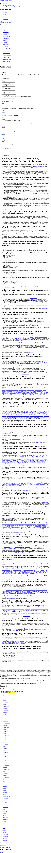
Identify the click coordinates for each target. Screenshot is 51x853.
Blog (4, 30)
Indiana (4, 750)
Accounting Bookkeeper (39, 388)
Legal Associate (22, 437)
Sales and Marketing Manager (11, 527)
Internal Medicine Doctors (37, 459)
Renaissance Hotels (38, 571)
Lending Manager (9, 392)
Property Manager (16, 413)
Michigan (5, 781)
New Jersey (5, 798)
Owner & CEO (20, 526)
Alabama (4, 695)
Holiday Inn (19, 568)
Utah (4, 828)
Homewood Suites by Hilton (38, 568)
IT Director (33, 362)
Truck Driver (27, 547)
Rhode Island (5, 817)
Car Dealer (45, 545)
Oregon (4, 813)
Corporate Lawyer (38, 436)
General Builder (28, 484)
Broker (11, 412)
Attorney (46, 435)
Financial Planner (38, 390)
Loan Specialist (5, 393)
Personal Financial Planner (36, 609)
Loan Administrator (18, 392)
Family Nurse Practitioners (12, 458)
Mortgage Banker (12, 393)
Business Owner (32, 524)
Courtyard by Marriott (12, 567)
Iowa (4, 754)
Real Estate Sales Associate (12, 417)
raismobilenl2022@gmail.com (15, 6)
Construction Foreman (32, 483)
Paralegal (4, 439)
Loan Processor (45, 392)
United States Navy (30, 338)
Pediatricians (33, 462)
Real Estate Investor (25, 416)
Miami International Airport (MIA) (12, 592)
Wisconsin (5, 838)
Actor (36, 606)
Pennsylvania (5, 815)
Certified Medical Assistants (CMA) (15, 456)
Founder (34, 607)
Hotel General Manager (6, 570)
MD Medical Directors (34, 460)
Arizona (4, 704)
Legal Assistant (15, 437)
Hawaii (4, 737)
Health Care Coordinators (31, 458)
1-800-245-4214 (10, 5)
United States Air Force (20, 338)
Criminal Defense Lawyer (28, 436)
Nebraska (5, 792)
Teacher (11, 503)
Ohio (4, 809)
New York (5, 802)
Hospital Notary (6, 40)
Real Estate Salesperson (34, 413)
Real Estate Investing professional (14, 416)
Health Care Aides (22, 458)
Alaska (4, 700)
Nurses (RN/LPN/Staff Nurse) (20, 461)
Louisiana (5, 767)
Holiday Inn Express (26, 568)
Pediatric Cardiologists (13, 462)
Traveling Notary (6, 46)
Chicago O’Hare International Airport (14, 590)
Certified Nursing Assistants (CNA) (30, 456)
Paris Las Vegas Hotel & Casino (26, 571)
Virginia (4, 832)
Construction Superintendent (39, 484)
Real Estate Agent (24, 413)
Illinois (4, 746)
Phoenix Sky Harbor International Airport (14, 591)
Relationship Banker (23, 394)
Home (4, 27)
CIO (29, 362)
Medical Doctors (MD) (24, 460)
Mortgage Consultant (28, 393)
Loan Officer (39, 392)
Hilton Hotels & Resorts (11, 568)
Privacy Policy (6, 57)
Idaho (4, 742)
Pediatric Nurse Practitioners (24, 462)
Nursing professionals (32, 461)
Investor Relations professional (12, 609)
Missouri (4, 788)
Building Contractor (13, 483)
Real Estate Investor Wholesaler (36, 416)
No (4, 105)
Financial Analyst (30, 390)
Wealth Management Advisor (36, 394)
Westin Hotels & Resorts (40, 572)
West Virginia (5, 836)
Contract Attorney (18, 436)
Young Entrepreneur (35, 610)
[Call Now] (25, 842)
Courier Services (6, 53)
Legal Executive (36, 437)
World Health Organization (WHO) (17, 339)
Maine (4, 771)
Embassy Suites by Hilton (22, 567)
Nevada (4, 794)
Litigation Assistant (44, 437)
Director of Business (37, 525)
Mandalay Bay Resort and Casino (12, 571)
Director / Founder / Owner (19, 607)
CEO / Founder (18, 525)
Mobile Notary (6, 32)
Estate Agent (36, 412)
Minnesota (5, 784)
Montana (4, 790)
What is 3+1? (8, 148)
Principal (7, 503)
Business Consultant (9, 524)
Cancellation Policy (7, 59)
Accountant (30, 388)
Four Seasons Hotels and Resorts (35, 567)
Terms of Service (6, 61)
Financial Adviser (22, 390)
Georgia (4, 733)
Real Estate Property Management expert (27, 417)
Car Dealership (7, 547)
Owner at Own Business (29, 526)
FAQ (4, 63)
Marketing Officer (9, 526)
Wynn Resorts (5, 573)
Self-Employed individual (12, 610)
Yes (4, 103)
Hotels (42, 570)
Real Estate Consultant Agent (22, 414)
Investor (3, 609)
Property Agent (9, 413)
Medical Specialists (43, 460)
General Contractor (20, 484)
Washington (5, 834)
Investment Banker (27, 391)
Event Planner (29, 607)
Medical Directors (15, 460)
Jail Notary (5, 42)
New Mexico (5, 800)
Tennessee (7, 825)
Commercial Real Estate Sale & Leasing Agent (23, 412)
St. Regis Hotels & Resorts (15, 572)
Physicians (39, 462)
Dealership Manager (19, 547)
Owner (15, 526)
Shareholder (4, 436)
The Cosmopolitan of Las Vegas (28, 572)
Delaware (5, 725)
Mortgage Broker (20, 393)
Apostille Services (6, 36)
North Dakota (5, 807)
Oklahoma (5, 811)
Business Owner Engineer (42, 524)
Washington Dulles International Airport (30, 592)
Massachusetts (6, 779)
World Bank (5, 339)
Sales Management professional (38, 527)
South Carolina (6, 819)
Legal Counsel (29, 437)
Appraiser (8, 412)
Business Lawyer (10, 436)
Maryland (5, 775)
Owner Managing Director (40, 526)
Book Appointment (5, 155)
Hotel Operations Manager (29, 570)
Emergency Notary (7, 50)
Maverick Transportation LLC (10, 548)
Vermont (4, 830)
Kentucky (5, 763)
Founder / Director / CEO (41, 607)
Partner (3, 527)
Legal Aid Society (7, 437)
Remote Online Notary (7, 48)
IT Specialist (38, 362)
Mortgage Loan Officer (38, 393)
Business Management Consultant (21, 524)
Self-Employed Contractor (24, 610)
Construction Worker (11, 484)
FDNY (31, 337)
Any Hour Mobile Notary (36, 166)
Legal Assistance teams (15, 439)
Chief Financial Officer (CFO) (12, 390)
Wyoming (5, 840)
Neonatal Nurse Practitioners (8, 461)
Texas (4, 823)
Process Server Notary (19, 642)
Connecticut (5, 721)
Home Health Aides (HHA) (25, 459)
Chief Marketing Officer (27, 525)
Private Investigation (7, 55)
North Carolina (6, 805)
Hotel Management (17, 570)
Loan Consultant (25, 392)
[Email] (25, 845)
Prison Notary (5, 44)
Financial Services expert (17, 391)
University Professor (19, 503)
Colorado (5, 716)
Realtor (37, 417)
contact (9, 653)
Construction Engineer (22, 483)
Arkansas (5, 708)
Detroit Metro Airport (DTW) (29, 590)
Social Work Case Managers (11, 463)
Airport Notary (6, 38)
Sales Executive (28, 527)
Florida (4, 729)
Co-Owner (11, 607)
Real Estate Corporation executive (36, 414)
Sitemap (1, 852)
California (5, 712)
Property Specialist (15, 394)
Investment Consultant (36, 391)
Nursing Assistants (41, 461)
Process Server (6, 34)
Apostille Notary (8, 642)
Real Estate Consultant (11, 414)
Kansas (4, 758)
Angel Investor (41, 606)
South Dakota (5, 821)
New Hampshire (6, 796)
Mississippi (5, 786)
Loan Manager (33, 392)
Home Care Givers (15, 459)
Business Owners (10, 525)
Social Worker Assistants (24, 463)
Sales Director (21, 527)
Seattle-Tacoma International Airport (30, 591)
